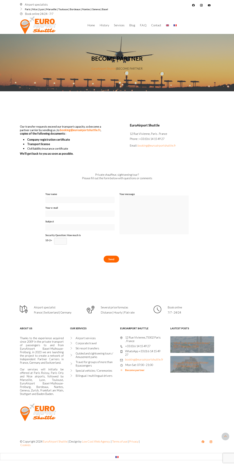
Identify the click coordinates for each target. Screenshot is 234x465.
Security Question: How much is (63, 238)
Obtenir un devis (196, 25)
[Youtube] (209, 5)
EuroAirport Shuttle (55, 441)
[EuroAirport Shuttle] (38, 25)
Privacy (133, 441)
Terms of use (119, 441)
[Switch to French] (117, 456)
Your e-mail (51, 207)
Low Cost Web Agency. (96, 441)
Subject (49, 221)
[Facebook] (193, 5)
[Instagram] (201, 5)
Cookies (25, 445)
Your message (127, 194)
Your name (51, 194)
